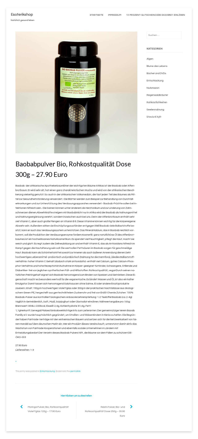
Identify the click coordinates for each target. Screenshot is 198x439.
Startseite (96, 15)
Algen (150, 59)
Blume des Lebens (157, 66)
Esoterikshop (22, 14)
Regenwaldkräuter (157, 95)
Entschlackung (47, 371)
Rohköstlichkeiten (157, 102)
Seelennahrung (155, 109)
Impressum (114, 15)
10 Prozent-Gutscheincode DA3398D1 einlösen (155, 15)
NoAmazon (153, 88)
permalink (75, 371)
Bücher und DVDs (156, 73)
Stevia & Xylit (154, 117)
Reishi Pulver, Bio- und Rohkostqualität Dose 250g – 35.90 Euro (105, 411)
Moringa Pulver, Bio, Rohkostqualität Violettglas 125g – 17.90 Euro (48, 409)
